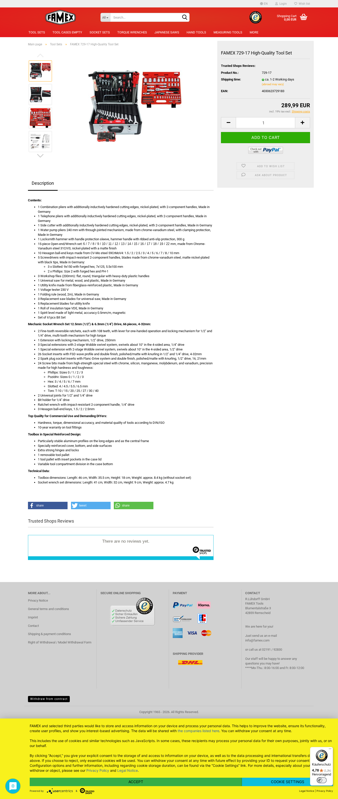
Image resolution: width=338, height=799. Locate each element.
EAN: (224, 91)
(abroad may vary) (273, 84)
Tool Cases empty (67, 32)
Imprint (33, 617)
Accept (135, 781)
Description (43, 183)
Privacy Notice (38, 600)
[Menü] (330, 750)
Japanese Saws (166, 32)
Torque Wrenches (132, 32)
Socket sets (100, 32)
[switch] (322, 780)
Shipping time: (231, 79)
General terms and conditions (48, 609)
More (254, 32)
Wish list (303, 3)
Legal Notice (127, 770)
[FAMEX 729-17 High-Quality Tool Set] (135, 106)
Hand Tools (196, 32)
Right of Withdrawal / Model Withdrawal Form (59, 642)
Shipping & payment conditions (49, 634)
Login (282, 3)
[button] (48, 505)
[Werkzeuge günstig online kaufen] (60, 17)
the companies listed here (198, 731)
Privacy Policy (97, 770)
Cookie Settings (287, 781)
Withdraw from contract (49, 699)
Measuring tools (228, 32)
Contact (33, 626)
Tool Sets (36, 32)
